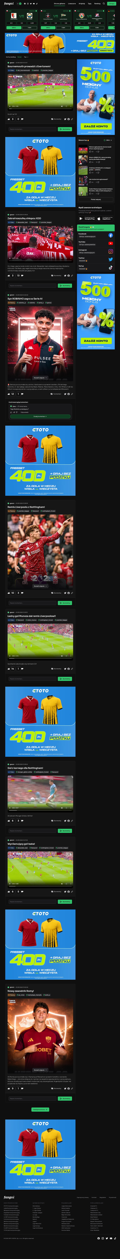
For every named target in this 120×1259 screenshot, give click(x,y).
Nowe (19, 57)
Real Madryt (94, 1217)
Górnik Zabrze (66, 1212)
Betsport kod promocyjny (12, 1210)
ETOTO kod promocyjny (11, 1206)
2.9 (11, 23)
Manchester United (96, 1215)
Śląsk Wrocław (66, 1215)
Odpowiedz (24, 412)
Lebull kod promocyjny (11, 1208)
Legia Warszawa (67, 1206)
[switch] (19, 3)
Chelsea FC (93, 1208)
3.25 (89, 23)
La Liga (35, 1215)
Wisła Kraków (66, 1208)
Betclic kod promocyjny (11, 1226)
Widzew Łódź (66, 1223)
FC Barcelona (94, 1219)
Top (25, 57)
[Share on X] (65, 119)
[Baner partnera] (60, 43)
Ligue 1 (35, 1221)
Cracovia (64, 1217)
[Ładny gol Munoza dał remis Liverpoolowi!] (40, 638)
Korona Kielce (66, 1230)
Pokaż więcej (96, 199)
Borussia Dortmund (96, 1223)
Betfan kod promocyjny (11, 1221)
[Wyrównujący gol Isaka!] (40, 864)
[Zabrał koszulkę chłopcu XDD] (40, 243)
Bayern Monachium (96, 1221)
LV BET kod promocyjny (11, 1217)
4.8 (66, 23)
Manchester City (95, 1212)
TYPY (29, 28)
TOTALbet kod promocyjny (12, 1230)
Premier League (37, 1212)
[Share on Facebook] (69, 119)
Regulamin (103, 1197)
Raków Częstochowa (68, 1226)
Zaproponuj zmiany (83, 1197)
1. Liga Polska (37, 1208)
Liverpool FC (94, 1210)
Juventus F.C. (94, 1228)
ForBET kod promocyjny (11, 1228)
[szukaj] (104, 3)
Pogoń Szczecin (66, 1221)
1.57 (45, 23)
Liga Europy (36, 1226)
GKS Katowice (66, 1228)
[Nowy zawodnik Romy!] (40, 1036)
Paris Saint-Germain (96, 1226)
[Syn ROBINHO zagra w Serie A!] (40, 343)
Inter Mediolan (94, 1230)
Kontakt (94, 1197)
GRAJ (14, 28)
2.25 (32, 23)
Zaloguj (111, 4)
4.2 (56, 23)
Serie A (35, 1219)
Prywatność (112, 1197)
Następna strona (39, 1109)
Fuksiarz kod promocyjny (11, 1215)
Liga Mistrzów (37, 1223)
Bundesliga (36, 1217)
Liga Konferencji (38, 1228)
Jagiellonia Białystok (68, 1219)
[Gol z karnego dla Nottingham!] (40, 790)
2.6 (79, 23)
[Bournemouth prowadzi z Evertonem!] (40, 89)
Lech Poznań (65, 1210)
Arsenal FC (93, 1206)
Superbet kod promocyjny (12, 1212)
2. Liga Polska (37, 1210)
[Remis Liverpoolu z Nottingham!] (40, 546)
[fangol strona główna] (9, 3)
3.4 (22, 23)
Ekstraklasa (36, 1206)
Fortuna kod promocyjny (11, 1219)
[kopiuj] (72, 119)
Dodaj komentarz (39, 416)
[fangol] (9, 1197)
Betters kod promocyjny (11, 1223)
